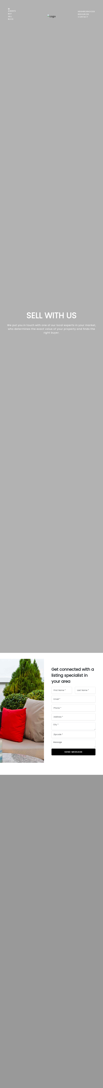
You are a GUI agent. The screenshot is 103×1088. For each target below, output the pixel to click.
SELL (10, 16)
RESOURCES (83, 14)
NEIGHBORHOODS (86, 11)
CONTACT (83, 17)
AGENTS (12, 11)
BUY (10, 13)
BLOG (10, 19)
